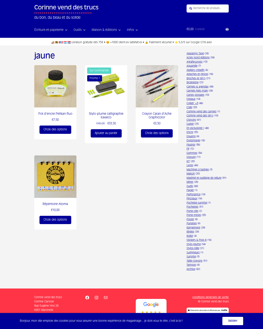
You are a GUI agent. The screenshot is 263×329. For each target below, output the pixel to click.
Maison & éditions (104, 30)
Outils (78, 30)
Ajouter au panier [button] (106, 133)
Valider (232, 321)
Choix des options (55, 129)
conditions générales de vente (210, 297)
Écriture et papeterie (49, 30)
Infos (130, 30)
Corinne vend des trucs (66, 8)
